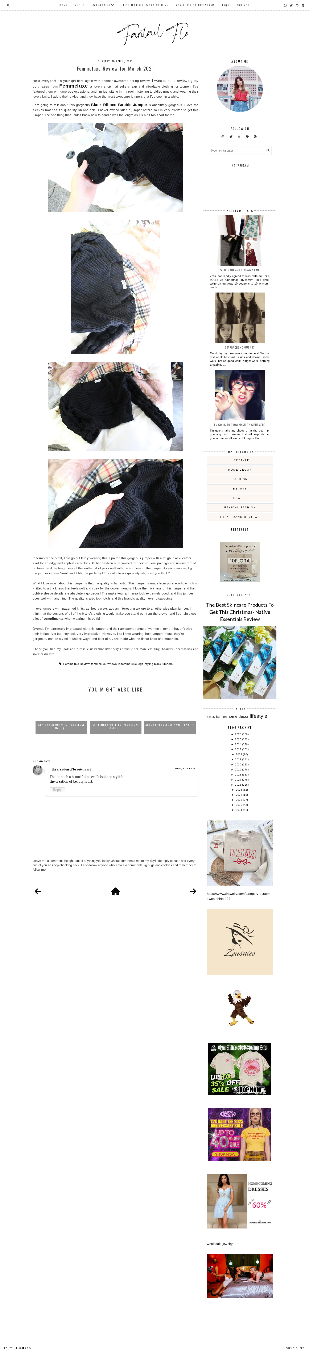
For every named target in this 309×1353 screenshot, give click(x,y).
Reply (57, 790)
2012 (239, 804)
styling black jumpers (159, 663)
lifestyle (240, 460)
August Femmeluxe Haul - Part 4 (115, 724)
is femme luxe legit (130, 663)
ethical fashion (240, 507)
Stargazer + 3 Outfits (240, 347)
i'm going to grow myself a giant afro (239, 424)
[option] (61, 715)
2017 (238, 779)
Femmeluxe (73, 86)
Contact (243, 5)
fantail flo (12, 1348)
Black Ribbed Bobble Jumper (119, 105)
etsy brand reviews (240, 517)
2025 (238, 739)
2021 (238, 759)
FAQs (225, 5)
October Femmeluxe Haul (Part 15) (170, 724)
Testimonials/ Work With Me (146, 5)
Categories (101, 5)
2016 (238, 784)
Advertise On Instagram (195, 5)
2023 (238, 749)
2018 (238, 774)
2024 (238, 744)
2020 (238, 764)
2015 (239, 789)
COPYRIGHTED (295, 1348)
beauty (240, 488)
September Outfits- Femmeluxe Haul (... (61, 726)
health (240, 498)
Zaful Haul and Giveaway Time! (239, 270)
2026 (238, 734)
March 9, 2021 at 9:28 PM (185, 769)
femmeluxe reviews (104, 663)
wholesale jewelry (220, 1243)
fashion (240, 479)
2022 (239, 754)
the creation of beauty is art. (71, 769)
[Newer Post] (38, 891)
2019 (238, 769)
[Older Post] (193, 891)
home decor (240, 469)
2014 (239, 794)
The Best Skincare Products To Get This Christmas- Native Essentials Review (240, 612)
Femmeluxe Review (76, 663)
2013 (239, 799)
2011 (239, 809)
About (80, 5)
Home (63, 5)
